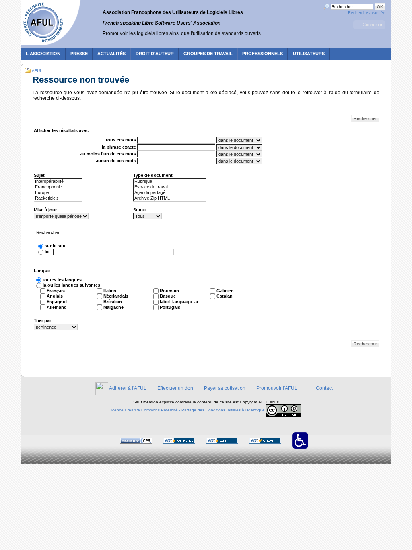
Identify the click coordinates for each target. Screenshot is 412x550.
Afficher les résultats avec (61, 130)
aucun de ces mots (116, 160)
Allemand (57, 307)
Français (56, 290)
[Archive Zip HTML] (170, 198)
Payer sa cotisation (224, 388)
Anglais (55, 296)
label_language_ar (179, 301)
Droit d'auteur (155, 53)
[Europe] (58, 193)
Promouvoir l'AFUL (276, 388)
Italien (109, 290)
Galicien (225, 290)
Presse (79, 53)
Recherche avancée (366, 12)
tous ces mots (121, 140)
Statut (139, 209)
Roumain (169, 290)
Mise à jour (45, 209)
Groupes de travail (208, 53)
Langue (42, 270)
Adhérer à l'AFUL (127, 388)
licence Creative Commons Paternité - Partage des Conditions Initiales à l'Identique (188, 410)
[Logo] (52, 23)
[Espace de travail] (170, 187)
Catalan (224, 296)
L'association (43, 53)
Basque (168, 296)
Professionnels (262, 53)
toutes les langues (62, 279)
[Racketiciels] (58, 198)
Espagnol (57, 301)
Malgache (113, 307)
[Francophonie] (58, 187)
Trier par (42, 320)
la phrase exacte (119, 147)
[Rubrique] (170, 181)
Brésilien (112, 301)
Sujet (39, 175)
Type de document (153, 175)
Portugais (170, 307)
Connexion (373, 24)
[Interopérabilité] (58, 181)
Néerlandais (115, 296)
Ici (47, 251)
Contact (324, 388)
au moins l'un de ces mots (108, 153)
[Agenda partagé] (170, 193)
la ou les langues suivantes (71, 285)
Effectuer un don (175, 388)
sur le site (55, 245)
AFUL (37, 70)
